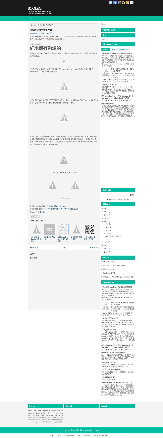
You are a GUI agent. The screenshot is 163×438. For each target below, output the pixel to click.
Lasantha (78, 435)
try (36, 422)
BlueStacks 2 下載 (109, 273)
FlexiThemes (59, 435)
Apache (44, 411)
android (37, 411)
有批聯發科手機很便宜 (41, 30)
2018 (106, 215)
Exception (54, 413)
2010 (106, 252)
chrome (54, 417)
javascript (31, 419)
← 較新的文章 (33, 247)
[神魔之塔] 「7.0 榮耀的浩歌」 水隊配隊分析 (118, 277)
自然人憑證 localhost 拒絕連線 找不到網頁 (116, 53)
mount (46, 419)
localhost (41, 419)
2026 (106, 208)
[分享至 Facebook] (38, 216)
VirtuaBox (31, 417)
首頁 (31, 18)
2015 (106, 218)
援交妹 (51, 422)
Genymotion (31, 415)
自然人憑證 (57, 422)
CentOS (60, 411)
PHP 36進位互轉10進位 (109, 84)
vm (41, 422)
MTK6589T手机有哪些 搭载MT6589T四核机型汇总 (60, 209)
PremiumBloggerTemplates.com (91, 435)
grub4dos (60, 417)
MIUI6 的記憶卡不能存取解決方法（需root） (117, 383)
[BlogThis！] (34, 216)
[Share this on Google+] (41, 212)
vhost (38, 422)
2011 (106, 249)
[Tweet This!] (38, 212)
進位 (61, 422)
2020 (106, 212)
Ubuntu (60, 415)
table (33, 422)
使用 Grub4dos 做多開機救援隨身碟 (63, 239)
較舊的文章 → (95, 247)
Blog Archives (123, 49)
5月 (107, 227)
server (30, 422)
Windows (36, 413)
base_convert (48, 417)
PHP (30, 410)
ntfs (49, 419)
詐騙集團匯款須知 (107, 104)
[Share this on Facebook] (36, 212)
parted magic (55, 419)
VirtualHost (37, 417)
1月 (107, 234)
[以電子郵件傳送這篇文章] (32, 216)
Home (33, 25)
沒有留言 (49, 33)
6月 (107, 224)
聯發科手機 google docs (57, 206)
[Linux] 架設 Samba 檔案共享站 (36, 239)
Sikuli (55, 415)
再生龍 (47, 422)
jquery (36, 419)
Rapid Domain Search (107, 435)
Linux (30, 413)
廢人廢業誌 (35, 8)
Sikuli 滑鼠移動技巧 (109, 269)
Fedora (60, 413)
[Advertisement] (64, 326)
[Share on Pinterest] (44, 212)
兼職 (44, 422)
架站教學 (45, 413)
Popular (105, 49)
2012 (106, 245)
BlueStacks (53, 411)
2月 (107, 230)
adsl (42, 417)
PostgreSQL (49, 415)
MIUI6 (38, 415)
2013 (106, 242)
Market (43, 415)
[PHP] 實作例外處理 (108, 330)
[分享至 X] (36, 216)
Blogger (126, 199)
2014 (106, 221)
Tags (113, 49)
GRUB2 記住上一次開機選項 (111, 370)
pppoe (61, 419)
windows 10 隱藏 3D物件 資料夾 (114, 265)
